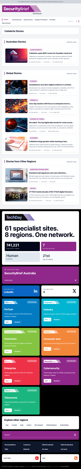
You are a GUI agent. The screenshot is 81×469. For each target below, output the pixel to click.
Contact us (27, 445)
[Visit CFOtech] (14, 302)
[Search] (76, 21)
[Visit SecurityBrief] (54, 361)
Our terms (64, 449)
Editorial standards (67, 445)
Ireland (29, 425)
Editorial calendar (47, 445)
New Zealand (39, 425)
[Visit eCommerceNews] (14, 331)
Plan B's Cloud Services (39, 466)
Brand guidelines (10, 445)
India (21, 425)
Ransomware (6, 23)
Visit (7, 322)
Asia (7, 425)
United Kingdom (51, 425)
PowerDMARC (65, 466)
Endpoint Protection (41, 19)
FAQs (6, 449)
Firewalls (52, 19)
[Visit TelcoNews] (14, 390)
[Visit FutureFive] (54, 331)
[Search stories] (75, 434)
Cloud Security (17, 19)
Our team (45, 449)
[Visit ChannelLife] (54, 302)
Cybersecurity (28, 19)
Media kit (17, 322)
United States (64, 425)
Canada (14, 425)
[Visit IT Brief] (14, 361)
